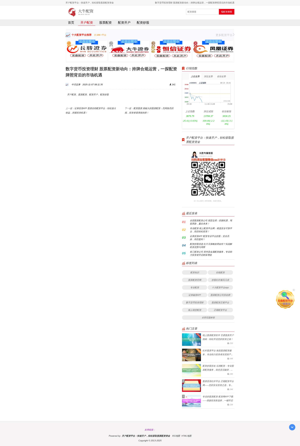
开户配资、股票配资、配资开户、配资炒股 (88, 94)
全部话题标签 (208, 317)
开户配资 (86, 22)
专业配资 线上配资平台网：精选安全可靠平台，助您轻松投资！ (211, 230)
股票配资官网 (194, 279)
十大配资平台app (220, 287)
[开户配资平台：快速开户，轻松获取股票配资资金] (81, 11)
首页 (71, 22)
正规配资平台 (220, 309)
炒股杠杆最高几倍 (220, 279)
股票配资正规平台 (220, 302)
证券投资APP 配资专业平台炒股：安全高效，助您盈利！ (209, 238)
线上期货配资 (194, 309)
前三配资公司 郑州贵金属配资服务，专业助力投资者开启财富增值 (211, 253)
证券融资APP (194, 294)
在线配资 (220, 272)
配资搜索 (227, 11)
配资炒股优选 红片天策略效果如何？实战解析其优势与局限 (211, 245)
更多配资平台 (224, 35)
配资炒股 (143, 22)
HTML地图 (186, 435)
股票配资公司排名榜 (220, 294)
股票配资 (105, 22)
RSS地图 (176, 435)
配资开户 (124, 22)
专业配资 (194, 287)
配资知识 (194, 272)
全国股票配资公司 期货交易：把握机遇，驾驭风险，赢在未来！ (211, 222)
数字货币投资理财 (194, 302)
